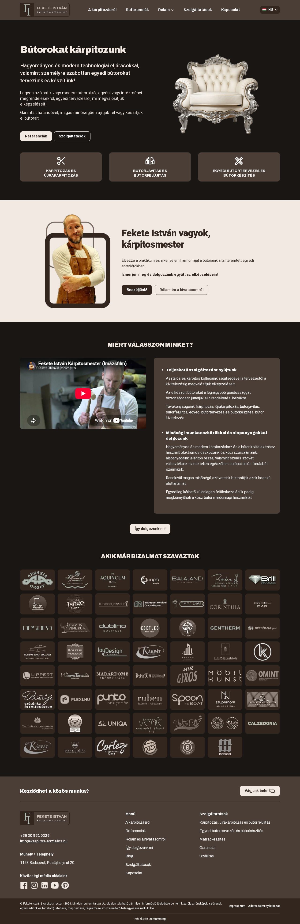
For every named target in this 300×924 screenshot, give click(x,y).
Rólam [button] (164, 10)
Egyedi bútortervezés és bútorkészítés (231, 831)
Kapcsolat (230, 10)
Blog (129, 856)
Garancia (206, 848)
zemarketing (157, 918)
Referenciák (137, 10)
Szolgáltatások (198, 10)
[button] (270, 10)
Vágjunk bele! (257, 790)
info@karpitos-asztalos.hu (44, 841)
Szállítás (206, 856)
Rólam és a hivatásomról (181, 290)
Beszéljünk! (137, 290)
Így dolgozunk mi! (150, 528)
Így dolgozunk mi (139, 848)
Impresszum (237, 906)
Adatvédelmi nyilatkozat (264, 906)
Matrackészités (212, 839)
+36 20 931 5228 (34, 835)
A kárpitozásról (102, 10)
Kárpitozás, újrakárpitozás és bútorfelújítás (234, 822)
